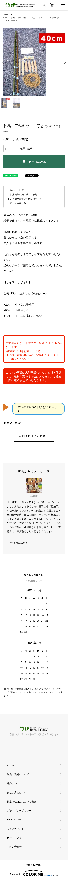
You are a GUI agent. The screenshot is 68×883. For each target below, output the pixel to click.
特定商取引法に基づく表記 (21, 801)
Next (64, 62)
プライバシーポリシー (19, 810)
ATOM (17, 819)
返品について (14, 783)
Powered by (15, 874)
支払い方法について (18, 792)
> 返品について (16, 190)
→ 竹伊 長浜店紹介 (17, 543)
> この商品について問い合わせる (25, 198)
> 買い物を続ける (17, 203)
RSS (9, 819)
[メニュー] (63, 5)
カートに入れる (37, 161)
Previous (4, 62)
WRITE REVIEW (32, 436)
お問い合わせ (14, 846)
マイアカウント (15, 828)
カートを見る (14, 837)
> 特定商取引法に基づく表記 (22, 194)
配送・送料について (18, 774)
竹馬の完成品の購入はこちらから (37, 409)
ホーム (6, 14)
